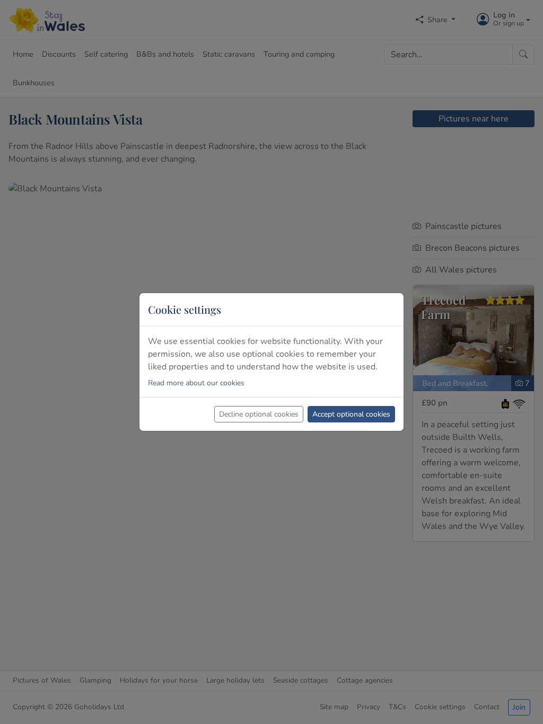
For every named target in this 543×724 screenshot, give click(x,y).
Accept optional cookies (351, 414)
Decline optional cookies (259, 414)
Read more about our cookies (196, 383)
